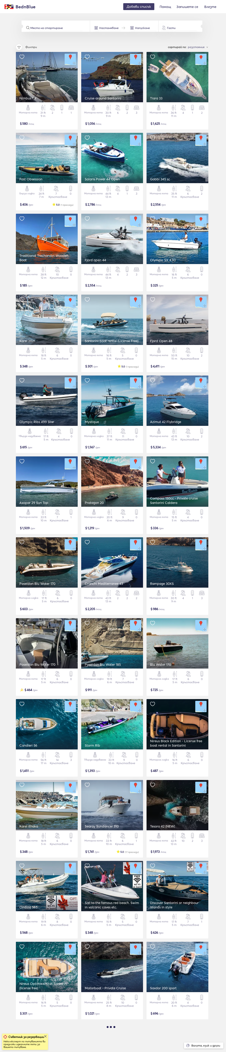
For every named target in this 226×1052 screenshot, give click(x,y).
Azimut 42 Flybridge (165, 422)
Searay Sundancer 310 (102, 826)
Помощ (165, 7)
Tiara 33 (156, 98)
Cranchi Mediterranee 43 (104, 583)
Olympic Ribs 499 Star (36, 422)
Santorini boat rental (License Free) (111, 341)
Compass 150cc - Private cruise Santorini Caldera (174, 500)
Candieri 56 (28, 745)
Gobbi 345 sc (160, 179)
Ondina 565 (28, 907)
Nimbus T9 (27, 98)
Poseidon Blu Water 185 (103, 664)
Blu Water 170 (160, 664)
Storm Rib (92, 745)
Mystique (92, 422)
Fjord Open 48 (161, 341)
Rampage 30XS (162, 583)
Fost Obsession (30, 179)
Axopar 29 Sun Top (33, 503)
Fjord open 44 (95, 260)
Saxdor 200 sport (163, 988)
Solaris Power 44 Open (102, 179)
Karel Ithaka (28, 826)
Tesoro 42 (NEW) (162, 826)
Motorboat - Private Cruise (105, 988)
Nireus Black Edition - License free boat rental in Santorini (176, 743)
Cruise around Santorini (103, 98)
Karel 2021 (27, 341)
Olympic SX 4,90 (163, 260)
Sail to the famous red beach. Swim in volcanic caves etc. (112, 905)
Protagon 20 (94, 503)
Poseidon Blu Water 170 (37, 583)
